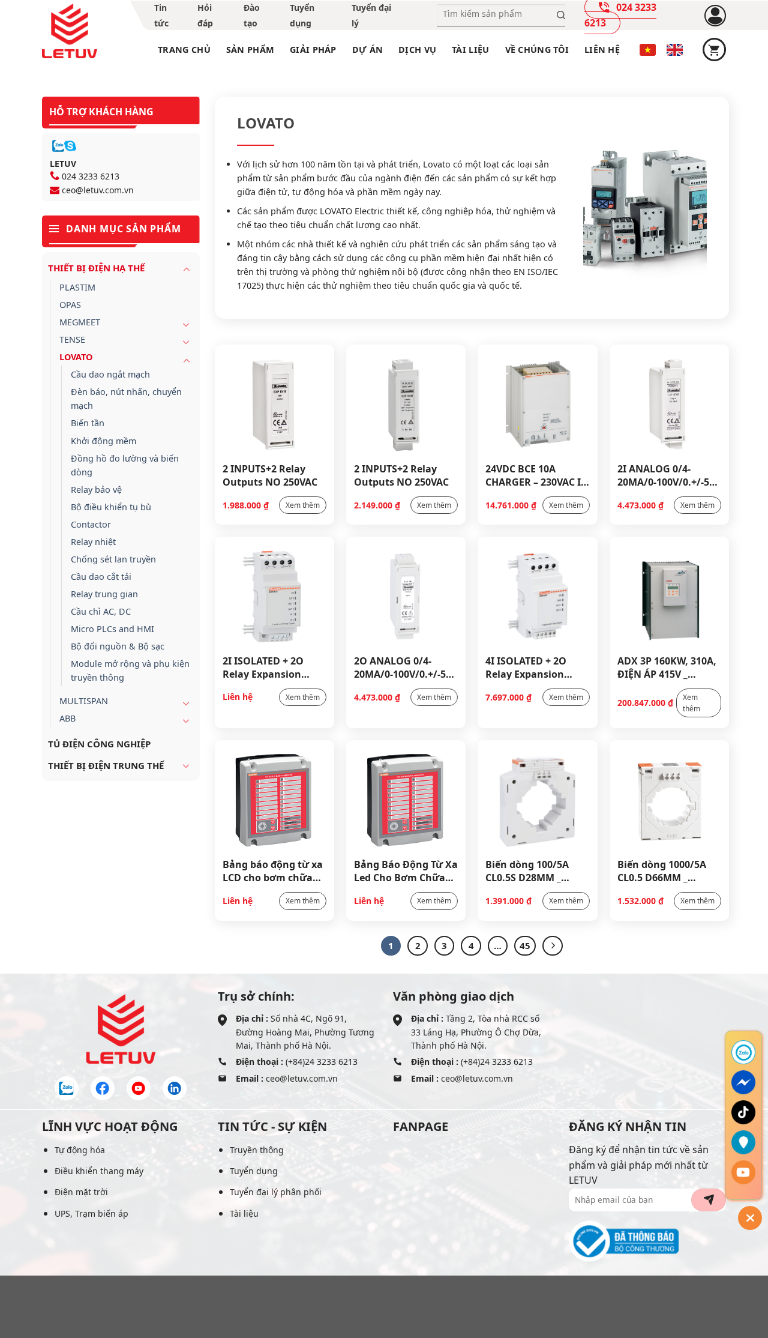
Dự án (367, 49)
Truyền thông (257, 1150)
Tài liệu (470, 49)
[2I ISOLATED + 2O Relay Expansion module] (274, 595)
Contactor (91, 524)
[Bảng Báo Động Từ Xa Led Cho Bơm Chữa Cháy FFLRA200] (406, 799)
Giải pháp (313, 49)
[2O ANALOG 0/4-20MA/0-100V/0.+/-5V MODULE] (406, 595)
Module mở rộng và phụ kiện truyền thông (130, 670)
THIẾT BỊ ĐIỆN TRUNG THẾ (106, 765)
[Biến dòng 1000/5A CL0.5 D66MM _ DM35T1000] (669, 799)
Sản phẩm (250, 49)
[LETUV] (69, 31)
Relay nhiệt (93, 541)
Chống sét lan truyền (113, 559)
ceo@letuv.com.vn (98, 190)
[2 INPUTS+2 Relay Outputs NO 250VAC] (274, 403)
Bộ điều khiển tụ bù (111, 507)
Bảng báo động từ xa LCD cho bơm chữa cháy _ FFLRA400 (273, 870)
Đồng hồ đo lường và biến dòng (125, 465)
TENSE (72, 339)
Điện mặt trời (81, 1192)
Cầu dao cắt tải (101, 576)
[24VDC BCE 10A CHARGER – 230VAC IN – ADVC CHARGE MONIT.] (537, 403)
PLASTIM (77, 287)
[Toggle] (187, 269)
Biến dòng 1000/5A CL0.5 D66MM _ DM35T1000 (661, 870)
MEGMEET (79, 322)
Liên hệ (602, 49)
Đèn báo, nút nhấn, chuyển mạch (126, 398)
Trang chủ (184, 49)
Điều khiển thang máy (99, 1171)
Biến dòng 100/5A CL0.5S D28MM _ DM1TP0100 (527, 870)
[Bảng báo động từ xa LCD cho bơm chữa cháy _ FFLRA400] (274, 799)
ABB (67, 718)
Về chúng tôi (537, 49)
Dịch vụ (417, 49)
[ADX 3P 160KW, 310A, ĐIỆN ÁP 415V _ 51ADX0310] (669, 595)
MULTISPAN (83, 701)
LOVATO (75, 357)
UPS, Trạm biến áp (91, 1213)
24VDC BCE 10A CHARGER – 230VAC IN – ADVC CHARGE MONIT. (537, 474)
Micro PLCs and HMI (112, 628)
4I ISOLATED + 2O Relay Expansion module (525, 667)
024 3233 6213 (90, 176)
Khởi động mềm (103, 441)
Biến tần (87, 423)
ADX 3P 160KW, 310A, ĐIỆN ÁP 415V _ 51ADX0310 (666, 667)
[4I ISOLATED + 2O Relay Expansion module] (537, 595)
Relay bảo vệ (96, 489)
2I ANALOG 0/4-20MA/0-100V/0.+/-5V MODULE (666, 474)
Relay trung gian (104, 594)
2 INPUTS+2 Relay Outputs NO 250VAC (270, 474)
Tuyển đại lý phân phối (276, 1192)
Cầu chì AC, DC (101, 611)
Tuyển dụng (254, 1171)
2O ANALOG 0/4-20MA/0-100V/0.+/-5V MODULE (403, 667)
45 (525, 945)
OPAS (70, 304)
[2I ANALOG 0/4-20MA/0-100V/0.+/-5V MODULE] (669, 403)
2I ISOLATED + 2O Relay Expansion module (263, 667)
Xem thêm (303, 505)
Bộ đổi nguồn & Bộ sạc (117, 646)
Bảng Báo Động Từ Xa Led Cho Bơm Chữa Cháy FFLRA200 (406, 870)
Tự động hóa (80, 1150)
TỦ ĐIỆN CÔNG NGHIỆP (99, 744)
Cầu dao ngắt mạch (110, 374)
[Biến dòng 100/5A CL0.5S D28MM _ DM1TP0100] (537, 799)
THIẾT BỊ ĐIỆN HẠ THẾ (96, 268)
